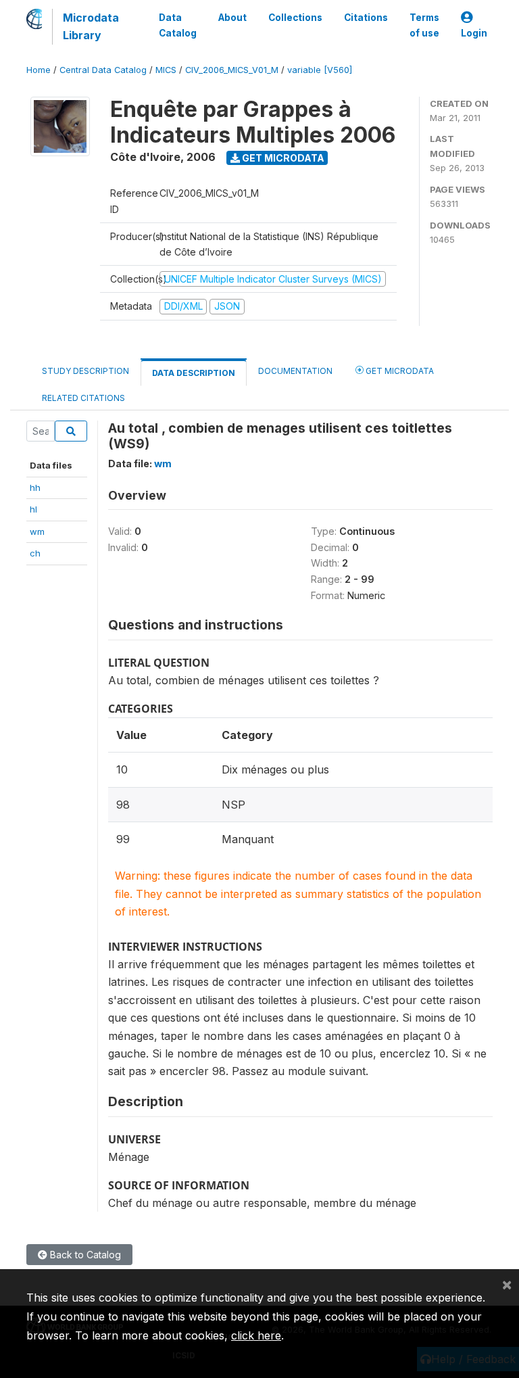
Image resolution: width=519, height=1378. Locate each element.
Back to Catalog (84, 1254)
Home (38, 70)
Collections (295, 17)
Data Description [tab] (193, 373)
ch (35, 553)
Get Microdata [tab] (399, 371)
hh (35, 487)
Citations (366, 17)
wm (37, 531)
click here (256, 1335)
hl (33, 509)
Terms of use (424, 25)
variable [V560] (319, 70)
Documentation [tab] (295, 371)
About (232, 17)
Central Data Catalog (103, 70)
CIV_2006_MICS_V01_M (231, 70)
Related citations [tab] (83, 398)
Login (474, 33)
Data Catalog (178, 25)
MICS (165, 70)
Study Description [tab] (85, 371)
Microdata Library (91, 26)
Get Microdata (282, 158)
